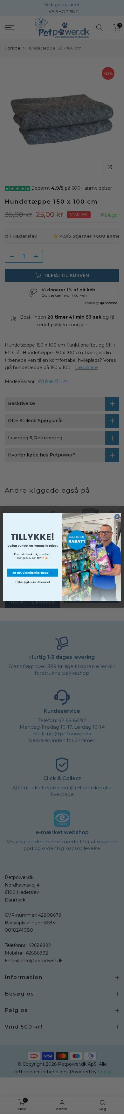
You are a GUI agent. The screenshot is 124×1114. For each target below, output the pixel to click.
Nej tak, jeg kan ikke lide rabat (32, 582)
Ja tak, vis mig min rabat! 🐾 (32, 572)
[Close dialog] (117, 516)
